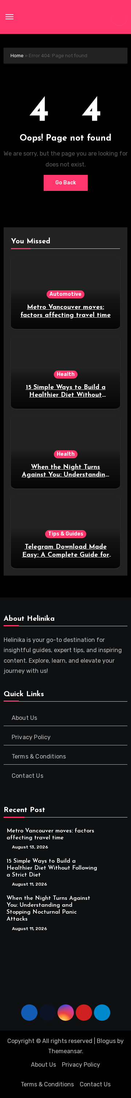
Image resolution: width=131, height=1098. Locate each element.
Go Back (65, 183)
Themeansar (65, 1051)
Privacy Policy (31, 737)
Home (17, 55)
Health (66, 374)
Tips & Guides (65, 534)
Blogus (106, 1041)
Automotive (65, 294)
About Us (24, 717)
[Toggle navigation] (9, 16)
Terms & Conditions (39, 756)
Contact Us (27, 775)
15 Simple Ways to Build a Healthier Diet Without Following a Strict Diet (66, 395)
